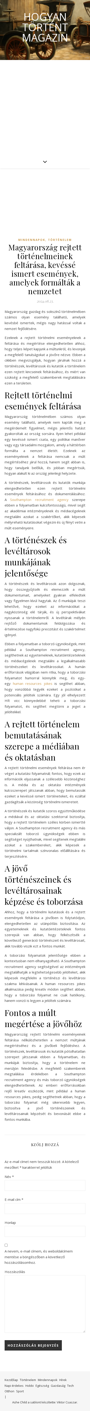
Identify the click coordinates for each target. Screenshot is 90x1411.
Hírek (63, 1380)
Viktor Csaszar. (67, 1402)
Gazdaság (58, 1386)
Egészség (42, 1386)
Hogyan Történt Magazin (45, 27)
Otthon (9, 1391)
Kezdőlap (11, 1380)
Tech (70, 1386)
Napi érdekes (14, 1386)
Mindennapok (31, 240)
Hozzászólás (15, 1271)
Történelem (60, 240)
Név (9, 1176)
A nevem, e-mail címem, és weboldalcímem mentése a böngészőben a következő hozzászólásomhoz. (39, 1257)
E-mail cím (14, 1199)
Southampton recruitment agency (39, 499)
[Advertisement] (45, 107)
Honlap (10, 1222)
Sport (20, 1391)
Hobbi (29, 1386)
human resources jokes (32, 683)
